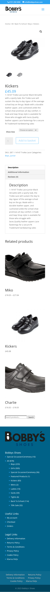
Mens (13, 484)
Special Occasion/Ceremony (19, 456)
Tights (13, 497)
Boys (30, 24)
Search (31, 417)
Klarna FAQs (12, 559)
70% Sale (15, 505)
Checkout (11, 522)
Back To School (21, 24)
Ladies (14, 489)
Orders (10, 526)
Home (7, 24)
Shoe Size (10, 132)
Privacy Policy (13, 551)
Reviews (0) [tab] (13, 177)
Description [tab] (13, 167)
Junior (13, 155)
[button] (40, 31)
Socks (13, 493)
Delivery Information (16, 538)
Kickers (14, 480)
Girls (13, 468)
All (12, 24)
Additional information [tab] (18, 172)
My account (12, 517)
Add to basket (27, 140)
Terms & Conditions (16, 547)
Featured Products (19, 476)
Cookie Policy (12, 555)
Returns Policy (13, 542)
